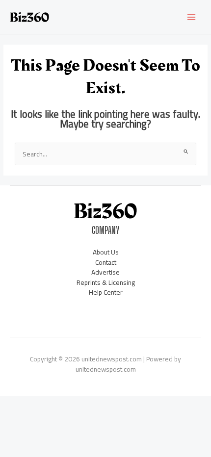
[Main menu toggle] (192, 17)
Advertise (105, 272)
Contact (105, 262)
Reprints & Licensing (106, 282)
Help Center (106, 292)
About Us (106, 252)
